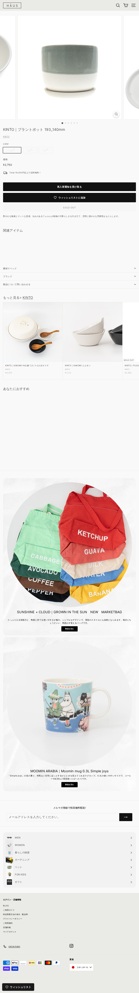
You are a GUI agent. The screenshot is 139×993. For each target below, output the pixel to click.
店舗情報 (7, 927)
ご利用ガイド (8, 910)
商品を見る (69, 629)
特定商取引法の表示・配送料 (15, 914)
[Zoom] (116, 114)
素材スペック (10, 268)
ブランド (7, 276)
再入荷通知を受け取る (69, 186)
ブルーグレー (12, 150)
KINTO (6, 136)
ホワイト (46, 150)
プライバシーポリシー (12, 919)
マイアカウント (9, 932)
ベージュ (30, 150)
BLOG (6, 906)
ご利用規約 (8, 923)
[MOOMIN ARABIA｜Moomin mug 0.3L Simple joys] (69, 703)
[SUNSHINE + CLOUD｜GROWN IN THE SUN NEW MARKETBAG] (69, 544)
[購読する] (125, 817)
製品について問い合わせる (16, 284)
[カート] (125, 5)
